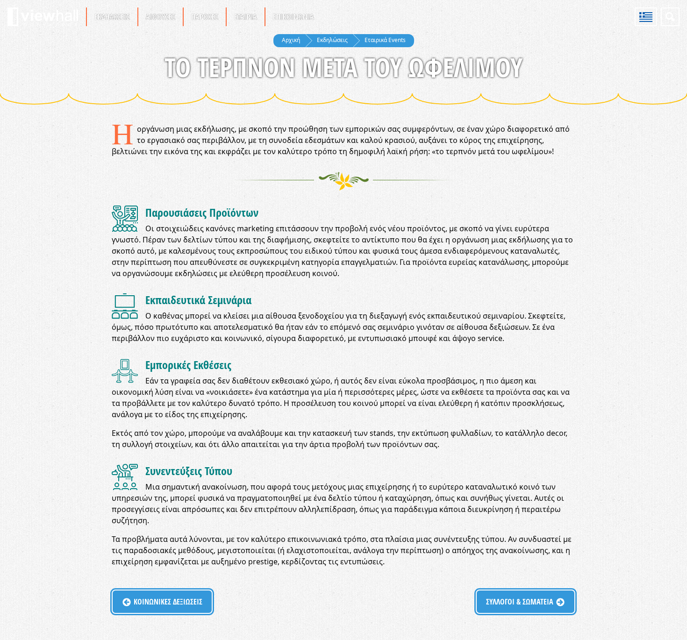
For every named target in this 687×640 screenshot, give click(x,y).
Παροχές (204, 17)
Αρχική (291, 40)
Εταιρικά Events (385, 40)
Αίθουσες (160, 17)
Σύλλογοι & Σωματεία (519, 602)
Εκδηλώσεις (112, 17)
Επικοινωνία (293, 17)
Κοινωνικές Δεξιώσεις (168, 602)
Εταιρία (245, 17)
